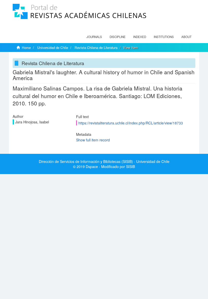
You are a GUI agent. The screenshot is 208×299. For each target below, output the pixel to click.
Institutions (164, 37)
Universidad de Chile (52, 47)
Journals (94, 37)
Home (26, 47)
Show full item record (93, 139)
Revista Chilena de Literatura (96, 47)
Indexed (139, 37)
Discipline (118, 37)
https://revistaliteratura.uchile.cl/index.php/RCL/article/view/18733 (130, 122)
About (186, 37)
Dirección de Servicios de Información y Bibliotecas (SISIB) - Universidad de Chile (104, 161)
